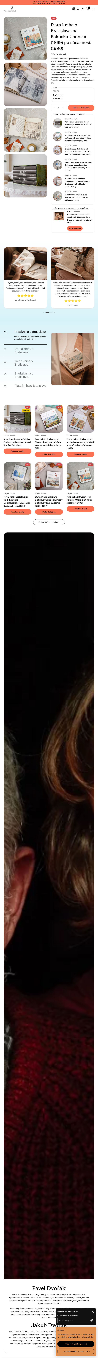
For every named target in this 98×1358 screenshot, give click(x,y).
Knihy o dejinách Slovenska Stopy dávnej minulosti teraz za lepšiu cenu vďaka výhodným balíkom (49, 2)
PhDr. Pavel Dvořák (58, 54)
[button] (78, 8)
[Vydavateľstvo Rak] (10, 8)
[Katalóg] (73, 8)
